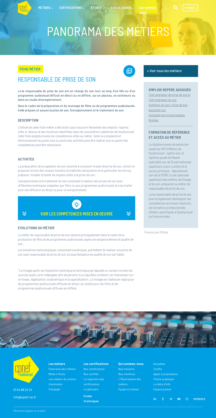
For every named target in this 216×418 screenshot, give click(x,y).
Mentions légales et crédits (29, 411)
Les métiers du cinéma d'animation (62, 381)
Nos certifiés (91, 374)
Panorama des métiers (62, 369)
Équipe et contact (128, 389)
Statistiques (91, 401)
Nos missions (126, 369)
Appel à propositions (165, 374)
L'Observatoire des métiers (129, 381)
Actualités (159, 364)
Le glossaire (91, 389)
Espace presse (162, 389)
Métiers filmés (57, 374)
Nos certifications (94, 369)
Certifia (157, 369)
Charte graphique (163, 379)
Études (88, 396)
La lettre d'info (161, 384)
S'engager (55, 389)
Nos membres (126, 374)
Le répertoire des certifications (94, 381)
